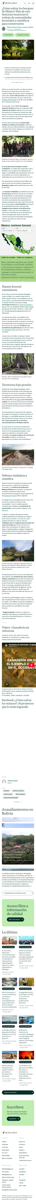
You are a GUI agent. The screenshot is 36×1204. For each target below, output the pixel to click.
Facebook (7, 695)
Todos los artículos (10, 1092)
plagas (18, 399)
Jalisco (4, 529)
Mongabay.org (6, 1174)
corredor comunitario (15, 585)
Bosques (6, 790)
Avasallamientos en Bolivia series (15, 893)
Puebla (21, 529)
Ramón (16, 131)
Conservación (8, 794)
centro (8, 300)
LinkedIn (21, 1169)
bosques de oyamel (10, 496)
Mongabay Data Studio (9, 1190)
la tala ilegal (16, 340)
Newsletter (12, 1119)
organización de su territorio (12, 330)
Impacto (21, 1150)
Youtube (21, 1174)
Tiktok (21, 1183)
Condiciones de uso (25, 1160)
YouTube (26, 695)
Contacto (22, 1144)
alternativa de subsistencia (16, 311)
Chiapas (27, 529)
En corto (5, 1153)
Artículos (5, 1147)
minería (14, 414)
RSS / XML (22, 1186)
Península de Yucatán (18, 431)
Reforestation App (8, 1177)
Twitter (13, 695)
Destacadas (6, 1155)
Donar (21, 1147)
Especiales (5, 1150)
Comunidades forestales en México (17, 30)
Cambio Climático (18, 790)
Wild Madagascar (7, 1169)
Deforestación (20, 794)
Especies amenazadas (11, 797)
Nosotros (22, 1142)
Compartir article (22, 35)
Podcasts (5, 1144)
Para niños (5, 1172)
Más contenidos (7, 1158)
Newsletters (23, 1153)
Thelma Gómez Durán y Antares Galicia (20, 27)
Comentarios (8, 35)
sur (13, 300)
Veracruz (5, 510)
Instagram (19, 695)
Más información (14, 919)
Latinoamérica (17, 29)
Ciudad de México (12, 529)
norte (4, 300)
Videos (4, 1142)
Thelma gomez (13, 780)
